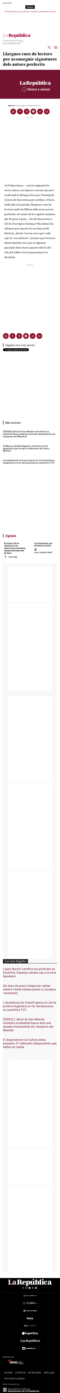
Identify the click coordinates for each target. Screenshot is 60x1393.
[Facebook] (20, 111)
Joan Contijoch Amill (43, 552)
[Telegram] (33, 111)
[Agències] (5, 105)
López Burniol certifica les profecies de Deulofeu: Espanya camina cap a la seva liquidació (29, 973)
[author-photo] (6, 556)
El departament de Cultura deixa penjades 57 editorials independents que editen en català (30, 1043)
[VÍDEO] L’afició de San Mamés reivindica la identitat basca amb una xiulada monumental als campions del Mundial (29, 434)
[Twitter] (27, 111)
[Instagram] (26, 1288)
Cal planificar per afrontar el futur (43, 544)
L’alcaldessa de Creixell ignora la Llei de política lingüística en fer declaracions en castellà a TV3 (29, 461)
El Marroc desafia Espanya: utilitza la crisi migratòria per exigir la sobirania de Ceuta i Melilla (26, 448)
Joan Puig (12, 556)
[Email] (47, 111)
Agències (11, 105)
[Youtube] (36, 1288)
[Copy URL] (40, 111)
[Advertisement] (30, 149)
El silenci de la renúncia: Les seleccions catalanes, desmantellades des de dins (15, 548)
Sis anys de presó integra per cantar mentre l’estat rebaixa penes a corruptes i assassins (29, 989)
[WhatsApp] (13, 111)
